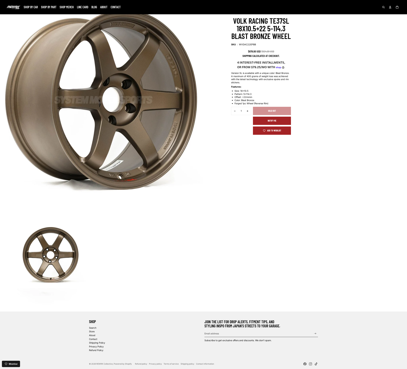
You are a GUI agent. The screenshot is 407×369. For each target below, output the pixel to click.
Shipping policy (187, 364)
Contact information (205, 364)
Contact (93, 339)
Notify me (272, 121)
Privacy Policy (96, 346)
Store (92, 331)
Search (92, 327)
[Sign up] (315, 333)
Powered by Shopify (123, 364)
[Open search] (383, 7)
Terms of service (171, 364)
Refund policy (141, 364)
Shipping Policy (97, 342)
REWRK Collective (104, 364)
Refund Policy (96, 350)
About (92, 335)
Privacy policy (155, 364)
